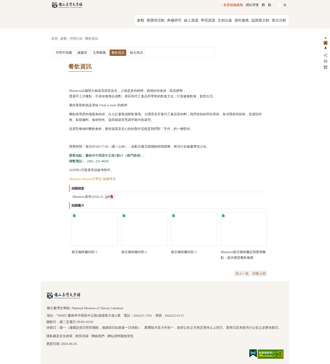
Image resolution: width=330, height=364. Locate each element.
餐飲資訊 (91, 38)
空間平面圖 (64, 52)
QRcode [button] (325, 67)
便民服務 (241, 20)
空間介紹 (75, 38)
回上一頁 (242, 273)
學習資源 (208, 20)
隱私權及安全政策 (59, 336)
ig (269, 5)
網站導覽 (252, 5)
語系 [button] (279, 5)
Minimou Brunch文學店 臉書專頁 (92, 179)
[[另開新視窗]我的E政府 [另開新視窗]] (253, 353)
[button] (95, 229)
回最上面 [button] (259, 273)
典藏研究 (174, 20)
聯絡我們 (97, 336)
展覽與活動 (156, 20)
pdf (107, 196)
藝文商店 (136, 52)
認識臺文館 (260, 20)
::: (43, 34)
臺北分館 (279, 20)
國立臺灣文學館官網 (67, 5)
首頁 (54, 38)
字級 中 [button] (325, 43)
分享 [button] (325, 55)
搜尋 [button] (284, 5)
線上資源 (191, 20)
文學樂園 (99, 52)
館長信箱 (82, 336)
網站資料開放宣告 (120, 336)
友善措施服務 (233, 5)
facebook (263, 5)
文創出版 (225, 20)
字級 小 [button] (325, 38)
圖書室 (82, 52)
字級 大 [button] (325, 48)
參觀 (140, 20)
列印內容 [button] (325, 61)
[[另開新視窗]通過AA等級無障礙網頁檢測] (271, 354)
